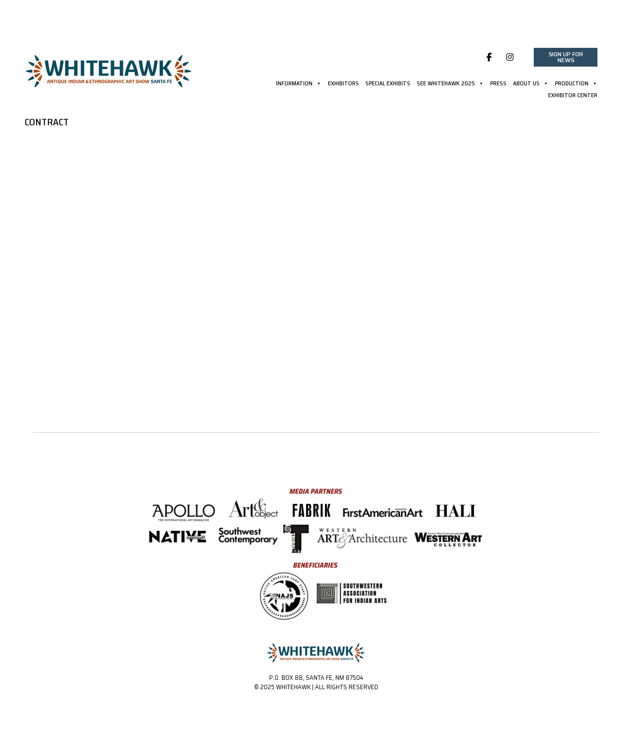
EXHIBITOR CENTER (572, 96)
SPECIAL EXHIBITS (387, 84)
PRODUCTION (572, 84)
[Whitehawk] (109, 67)
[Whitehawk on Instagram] (510, 57)
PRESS (498, 84)
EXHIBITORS (343, 84)
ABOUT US (526, 84)
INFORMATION (294, 84)
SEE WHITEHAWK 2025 (446, 84)
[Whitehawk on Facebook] (489, 57)
